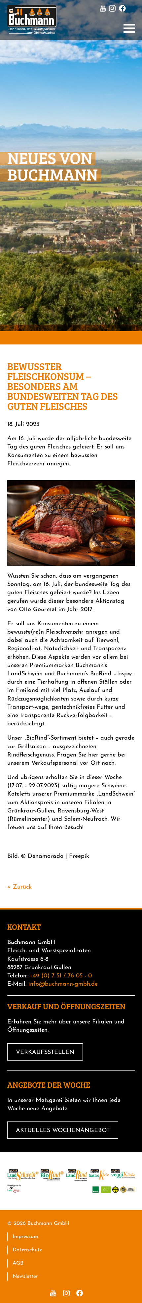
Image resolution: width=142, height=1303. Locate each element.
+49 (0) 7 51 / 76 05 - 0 (60, 976)
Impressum (25, 1236)
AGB (18, 1263)
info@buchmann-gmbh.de (63, 984)
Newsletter (25, 1276)
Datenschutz (27, 1250)
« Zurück (19, 887)
